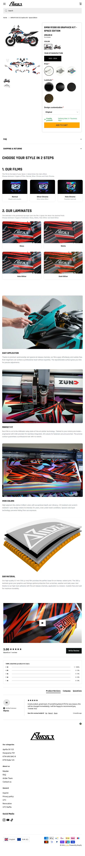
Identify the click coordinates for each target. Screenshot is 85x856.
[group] (15, 649)
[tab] (53, 691)
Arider (67, 845)
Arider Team (8, 778)
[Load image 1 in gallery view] (6, 80)
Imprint (5, 793)
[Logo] (15, 4)
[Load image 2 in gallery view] (6, 85)
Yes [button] (46, 713)
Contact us (7, 782)
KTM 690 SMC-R (9, 756)
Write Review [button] (74, 651)
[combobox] (42, 10)
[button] (80, 4)
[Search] (5, 10)
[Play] (42, 623)
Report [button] (50, 713)
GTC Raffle (7, 807)
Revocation (7, 804)
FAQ (4, 775)
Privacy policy (8, 796)
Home (5, 17)
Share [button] (55, 713)
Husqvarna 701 (9, 753)
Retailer (6, 771)
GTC (4, 800)
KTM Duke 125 (8, 760)
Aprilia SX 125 (8, 749)
